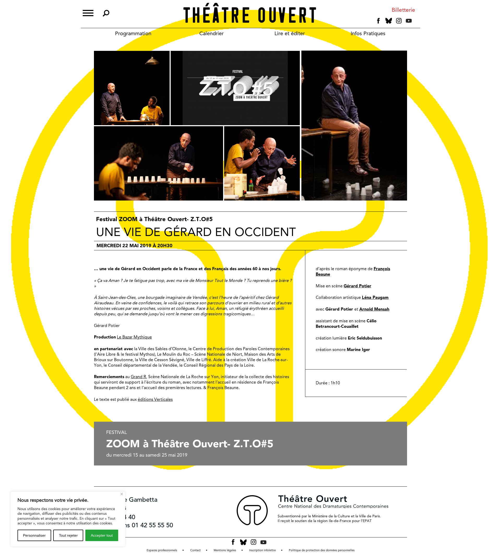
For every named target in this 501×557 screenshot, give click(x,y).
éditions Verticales (155, 399)
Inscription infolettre (262, 550)
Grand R (138, 376)
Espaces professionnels (162, 550)
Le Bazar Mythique (134, 337)
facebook (378, 21)
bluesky (388, 20)
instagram (398, 21)
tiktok (416, 21)
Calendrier (211, 33)
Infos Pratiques (368, 33)
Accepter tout (102, 535)
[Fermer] (122, 494)
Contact (195, 550)
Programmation (133, 33)
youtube (408, 20)
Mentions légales (225, 550)
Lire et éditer (290, 33)
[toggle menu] (88, 12)
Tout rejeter (68, 535)
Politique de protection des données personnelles (322, 550)
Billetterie (403, 10)
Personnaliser (34, 535)
